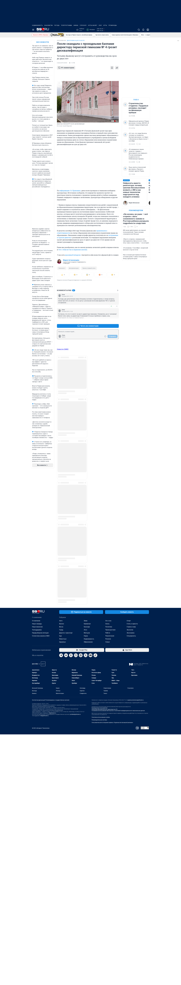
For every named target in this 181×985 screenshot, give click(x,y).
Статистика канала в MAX (40, 508)
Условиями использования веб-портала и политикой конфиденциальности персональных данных (118, 582)
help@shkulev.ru (44, 587)
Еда (60, 508)
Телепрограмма (66, 25)
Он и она (108, 492)
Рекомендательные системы (99, 591)
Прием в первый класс (89, 268)
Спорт (129, 492)
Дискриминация (74, 268)
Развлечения (109, 508)
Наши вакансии (37, 499)
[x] (85, 527)
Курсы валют (92, 25)
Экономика (130, 505)
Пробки (91, 30)
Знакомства (48, 25)
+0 (111, 306)
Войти (63, 337)
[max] (81, 527)
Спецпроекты (131, 508)
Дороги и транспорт (65, 505)
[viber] (76, 527)
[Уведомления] (143, 29)
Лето (85, 502)
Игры (105, 25)
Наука (86, 508)
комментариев (67, 68)
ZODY (100, 25)
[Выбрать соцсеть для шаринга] (117, 68)
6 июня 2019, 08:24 (62, 63)
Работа (107, 505)
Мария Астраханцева (71, 260)
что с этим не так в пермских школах (72, 250)
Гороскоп (83, 25)
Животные (62, 511)
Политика (108, 499)
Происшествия (110, 502)
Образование (88, 514)
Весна (61, 499)
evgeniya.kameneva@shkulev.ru (135, 572)
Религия (108, 511)
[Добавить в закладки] (112, 68)
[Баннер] (57, 35)
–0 (116, 306)
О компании (36, 492)
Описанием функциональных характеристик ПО (104, 581)
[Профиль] (148, 29)
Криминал (87, 495)
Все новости (42, 42)
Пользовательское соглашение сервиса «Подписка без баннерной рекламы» (112, 594)
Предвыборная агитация (40, 505)
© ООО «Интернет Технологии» (41, 600)
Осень (107, 495)
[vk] (66, 527)
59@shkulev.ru (52, 585)
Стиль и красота (132, 495)
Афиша (76, 25)
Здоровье (62, 514)
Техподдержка (37, 502)
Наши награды (37, 495)
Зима (85, 492)
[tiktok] (95, 527)
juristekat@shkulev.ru (75, 586)
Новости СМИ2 (62, 349)
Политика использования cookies (101, 589)
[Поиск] (139, 29)
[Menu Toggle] (33, 29)
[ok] (71, 527)
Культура (87, 499)
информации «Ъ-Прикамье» (70, 191)
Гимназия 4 (61, 268)
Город (61, 502)
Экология (130, 502)
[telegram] (61, 527)
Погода (56, 25)
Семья (107, 514)
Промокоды (113, 25)
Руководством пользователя (99, 580)
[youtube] (90, 527)
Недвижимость (37, 25)
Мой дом (87, 505)
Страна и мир (131, 499)
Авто (61, 492)
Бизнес (61, 495)
